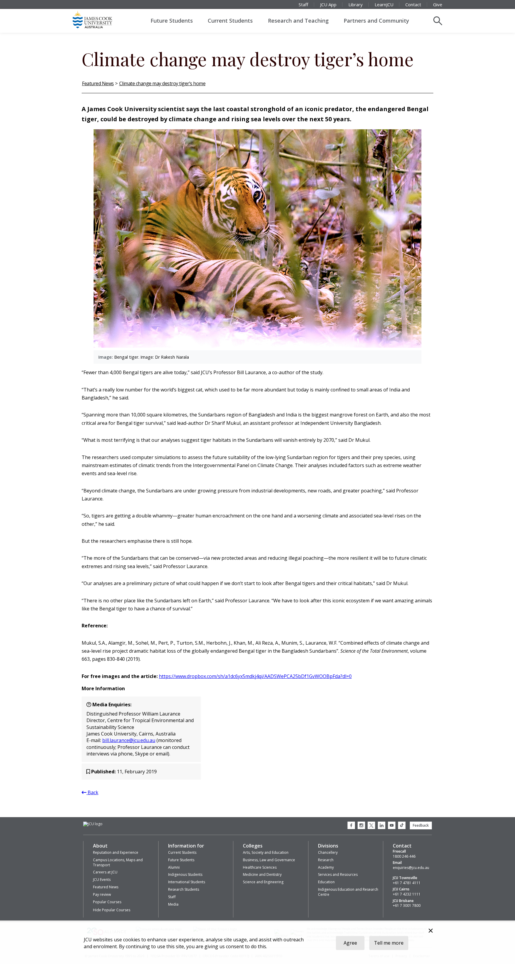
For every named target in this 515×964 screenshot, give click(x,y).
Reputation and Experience (115, 852)
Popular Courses (107, 901)
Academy (326, 867)
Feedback (421, 825)
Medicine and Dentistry (262, 874)
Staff (303, 4)
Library (355, 4)
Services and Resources (338, 874)
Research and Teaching (298, 20)
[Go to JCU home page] (93, 824)
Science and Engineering (263, 881)
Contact (413, 4)
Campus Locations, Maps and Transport (118, 862)
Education (326, 881)
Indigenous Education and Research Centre (348, 892)
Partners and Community (376, 20)
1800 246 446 (404, 856)
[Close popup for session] (430, 931)
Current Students (230, 20)
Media (173, 904)
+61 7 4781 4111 (407, 883)
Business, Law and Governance (269, 859)
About (100, 845)
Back (92, 792)
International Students (186, 881)
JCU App (328, 4)
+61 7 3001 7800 (407, 905)
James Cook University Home (99, 19)
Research (325, 859)
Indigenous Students (185, 874)
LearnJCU (384, 4)
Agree (350, 943)
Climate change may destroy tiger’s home (162, 83)
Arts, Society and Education (265, 852)
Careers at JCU (105, 872)
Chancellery (328, 852)
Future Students (172, 20)
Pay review (102, 894)
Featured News (98, 83)
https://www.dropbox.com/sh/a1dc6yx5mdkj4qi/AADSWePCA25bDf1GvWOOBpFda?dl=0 (255, 676)
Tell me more (389, 943)
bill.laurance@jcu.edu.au (128, 740)
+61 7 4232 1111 (407, 894)
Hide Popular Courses (111, 909)
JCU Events (102, 879)
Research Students (183, 889)
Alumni (174, 867)
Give (437, 4)
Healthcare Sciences (260, 867)
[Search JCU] (437, 20)
